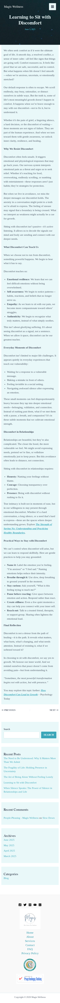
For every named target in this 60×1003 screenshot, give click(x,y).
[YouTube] (35, 904)
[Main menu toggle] (52, 6)
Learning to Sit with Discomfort (20, 782)
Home (30, 932)
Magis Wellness (13, 6)
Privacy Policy (30, 953)
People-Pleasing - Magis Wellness (21, 818)
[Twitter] (25, 904)
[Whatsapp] (40, 904)
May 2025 (9, 845)
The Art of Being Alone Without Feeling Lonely (28, 777)
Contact (30, 945)
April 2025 (9, 850)
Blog (6, 878)
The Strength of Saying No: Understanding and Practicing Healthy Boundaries (28, 528)
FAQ (30, 949)
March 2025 (10, 856)
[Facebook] (20, 904)
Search (7, 729)
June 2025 (9, 840)
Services (30, 941)
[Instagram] (30, 904)
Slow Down (48, 818)
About (30, 936)
